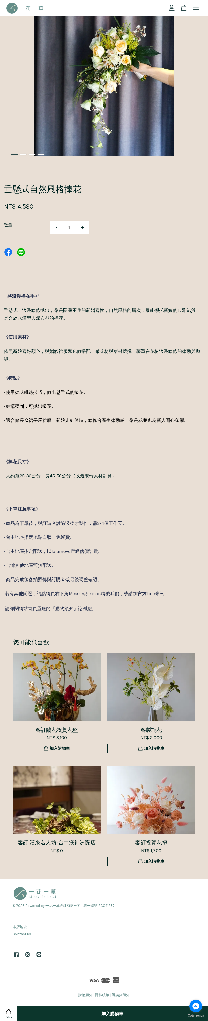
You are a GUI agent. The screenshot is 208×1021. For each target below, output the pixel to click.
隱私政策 (102, 995)
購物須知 (85, 995)
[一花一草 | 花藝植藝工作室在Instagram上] (27, 957)
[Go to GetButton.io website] (196, 1015)
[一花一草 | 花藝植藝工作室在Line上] (38, 957)
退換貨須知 (121, 995)
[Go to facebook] (195, 1006)
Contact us (22, 934)
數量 (8, 224)
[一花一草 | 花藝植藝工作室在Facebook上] (16, 957)
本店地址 (20, 927)
